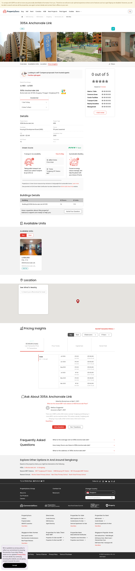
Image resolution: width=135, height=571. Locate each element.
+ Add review (100, 112)
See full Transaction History (104, 329)
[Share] (113, 29)
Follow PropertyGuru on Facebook (100, 481)
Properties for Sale (77, 515)
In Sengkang (41, 467)
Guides (71, 11)
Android (37, 481)
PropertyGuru (26, 515)
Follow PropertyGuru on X (112, 481)
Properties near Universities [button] (78, 537)
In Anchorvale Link (30, 467)
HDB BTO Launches (27, 523)
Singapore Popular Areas (104, 533)
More (78, 11)
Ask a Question (59, 427)
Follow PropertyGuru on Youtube (106, 481)
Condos (38, 11)
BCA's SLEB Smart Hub (67, 186)
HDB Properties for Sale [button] (77, 518)
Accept (14, 565)
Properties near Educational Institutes (78, 534)
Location (43, 64)
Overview (23, 64)
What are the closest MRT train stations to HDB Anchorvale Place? (67, 403)
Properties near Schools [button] (77, 540)
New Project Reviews (27, 540)
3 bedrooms (88, 335)
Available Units (33, 64)
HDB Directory (50, 521)
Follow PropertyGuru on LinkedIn (109, 481)
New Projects (52, 11)
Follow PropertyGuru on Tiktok (114, 481)
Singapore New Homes (30, 533)
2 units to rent (26, 107)
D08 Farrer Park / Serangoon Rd (103, 542)
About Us (23, 493)
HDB (44, 11)
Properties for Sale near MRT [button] (54, 537)
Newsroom (56, 493)
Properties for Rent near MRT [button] (54, 540)
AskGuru (24, 518)
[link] (51, 74)
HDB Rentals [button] (98, 518)
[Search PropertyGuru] (112, 497)
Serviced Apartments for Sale (78, 523)
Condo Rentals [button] (99, 521)
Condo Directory (50, 518)
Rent (32, 11)
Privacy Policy (21, 554)
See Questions (75, 427)
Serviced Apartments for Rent (103, 523)
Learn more (76, 183)
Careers (22, 498)
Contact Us (57, 489)
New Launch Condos (27, 535)
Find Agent (63, 11)
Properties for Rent (102, 515)
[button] (78, 301)
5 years (103, 335)
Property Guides (26, 521)
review (103, 87)
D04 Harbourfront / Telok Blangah (104, 535)
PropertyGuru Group (27, 489)
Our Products (24, 496)
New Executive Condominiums (30, 538)
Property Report (95, 506)
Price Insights (53, 64)
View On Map (60, 154)
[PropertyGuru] (11, 11)
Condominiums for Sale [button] (77, 521)
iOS (43, 481)
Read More (49, 421)
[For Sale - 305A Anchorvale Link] (31, 247)
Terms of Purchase (66, 554)
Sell (27, 11)
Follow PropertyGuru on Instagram (103, 481)
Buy (22, 11)
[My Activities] (130, 11)
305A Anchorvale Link (28, 263)
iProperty (110, 505)
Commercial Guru (28, 505)
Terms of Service (41, 554)
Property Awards (52, 506)
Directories (50, 515)
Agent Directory (50, 523)
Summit (75, 506)
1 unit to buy (26, 102)
